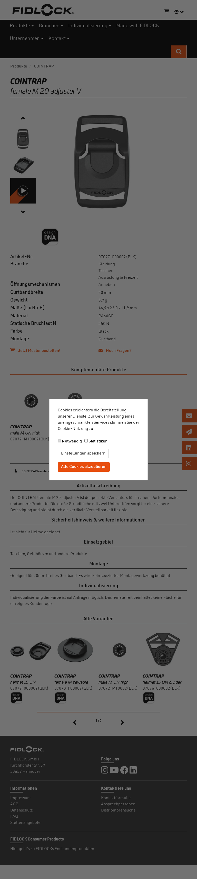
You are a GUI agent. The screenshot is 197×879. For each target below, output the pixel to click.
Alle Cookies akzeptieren (83, 467)
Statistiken (97, 441)
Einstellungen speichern (83, 453)
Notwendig (72, 441)
